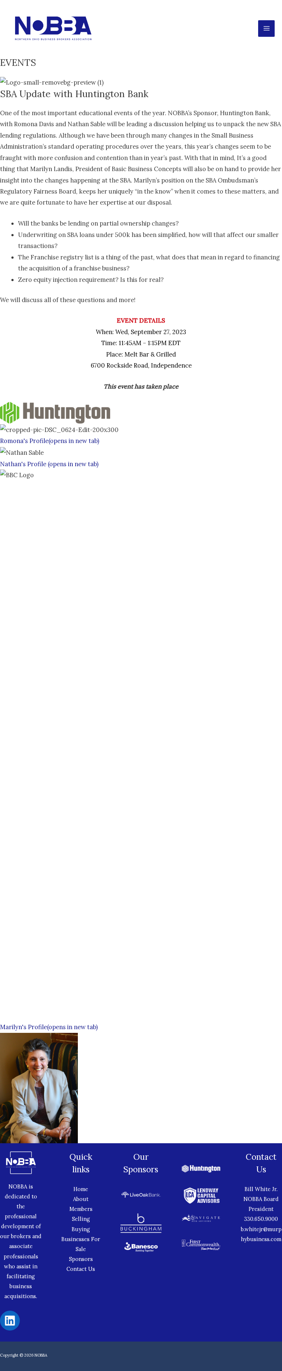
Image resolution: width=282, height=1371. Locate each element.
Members (81, 1208)
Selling (81, 1218)
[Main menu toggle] (266, 28)
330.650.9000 (261, 1218)
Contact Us (80, 1268)
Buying (81, 1229)
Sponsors (81, 1258)
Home (80, 1189)
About (80, 1198)
